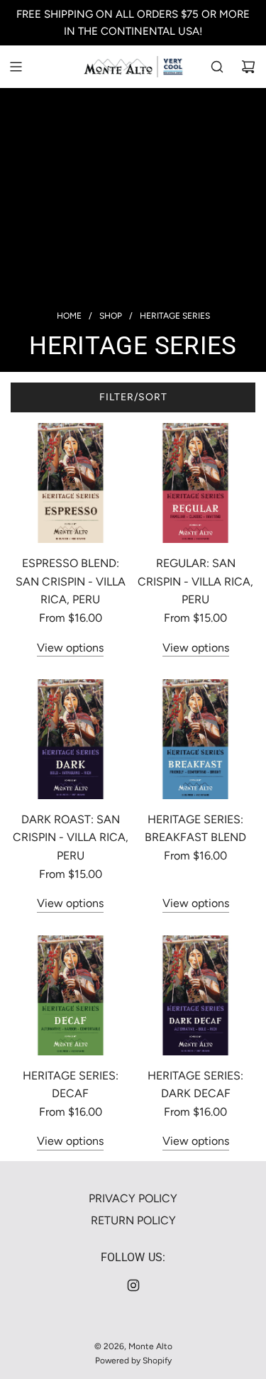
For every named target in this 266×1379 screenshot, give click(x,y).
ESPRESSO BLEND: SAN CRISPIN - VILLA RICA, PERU (71, 581)
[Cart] (248, 66)
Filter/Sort (133, 397)
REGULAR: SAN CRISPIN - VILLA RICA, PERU (195, 581)
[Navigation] (15, 66)
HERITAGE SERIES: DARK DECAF (195, 1085)
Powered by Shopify (133, 1361)
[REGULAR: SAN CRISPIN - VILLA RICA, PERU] (195, 483)
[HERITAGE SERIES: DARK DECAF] (195, 995)
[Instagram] (133, 1285)
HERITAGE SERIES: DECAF (70, 1085)
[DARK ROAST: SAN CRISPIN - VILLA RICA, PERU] (71, 739)
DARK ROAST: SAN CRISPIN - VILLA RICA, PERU (70, 837)
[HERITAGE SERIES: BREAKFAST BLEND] (195, 739)
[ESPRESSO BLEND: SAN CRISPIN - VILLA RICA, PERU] (71, 483)
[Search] (217, 66)
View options (70, 647)
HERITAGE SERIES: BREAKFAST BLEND (195, 829)
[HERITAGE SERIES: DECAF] (71, 995)
